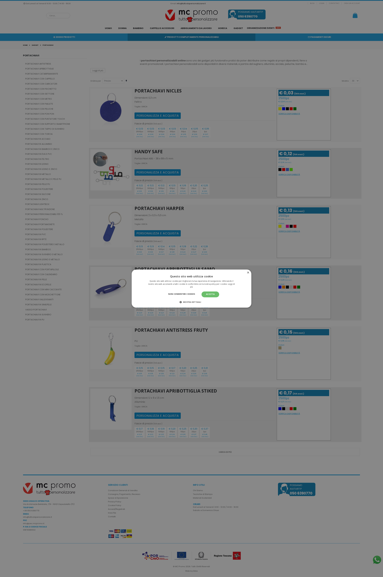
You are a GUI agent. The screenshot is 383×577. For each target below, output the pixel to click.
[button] (191, 302)
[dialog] (191, 288)
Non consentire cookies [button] (181, 294)
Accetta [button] (210, 294)
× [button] (248, 273)
